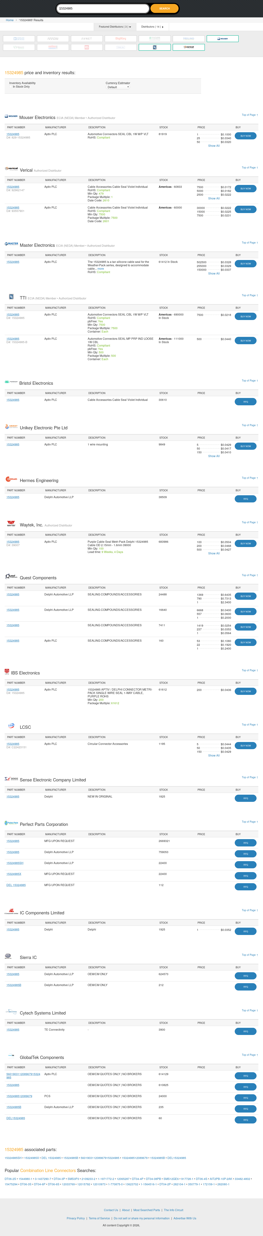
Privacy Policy (76, 1218)
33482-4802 (242, 1179)
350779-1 (194, 1184)
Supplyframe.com (150, 1225)
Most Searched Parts (146, 1210)
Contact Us (111, 1210)
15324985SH (14, 863)
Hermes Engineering (40, 480)
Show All (214, 146)
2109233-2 (88, 1179)
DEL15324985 (15, 1118)
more (101, 268)
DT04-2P (165, 1184)
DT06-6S (53, 1184)
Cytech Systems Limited (43, 1013)
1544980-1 (25, 1179)
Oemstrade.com (24, 9)
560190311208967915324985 (23, 1075)
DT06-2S (10, 1179)
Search (164, 8)
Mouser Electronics (67, 117)
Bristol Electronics (36, 383)
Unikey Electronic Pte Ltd (44, 427)
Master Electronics (67, 245)
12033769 (68, 1184)
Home (10, 20)
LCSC (26, 727)
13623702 (131, 1184)
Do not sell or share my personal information (142, 1218)
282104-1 (179, 1184)
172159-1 (209, 1184)
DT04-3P (59, 1179)
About (126, 1210)
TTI (53, 297)
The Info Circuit (173, 1210)
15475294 (11, 1184)
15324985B (13, 985)
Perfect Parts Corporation (44, 824)
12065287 (123, 1179)
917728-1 (187, 1179)
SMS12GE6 (171, 1179)
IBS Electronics (26, 672)
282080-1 (223, 1184)
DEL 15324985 (16, 885)
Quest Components (39, 577)
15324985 (12, 134)
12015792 (83, 1184)
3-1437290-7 (43, 1179)
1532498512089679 (19, 1096)
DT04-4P (137, 1179)
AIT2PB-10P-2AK (221, 1179)
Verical (40, 170)
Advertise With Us (185, 1218)
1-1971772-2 (106, 1179)
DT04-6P (39, 1184)
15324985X (13, 874)
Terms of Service (99, 1218)
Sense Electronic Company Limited (53, 779)
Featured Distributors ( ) (114, 26)
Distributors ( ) (151, 26)
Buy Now (246, 135)
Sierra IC (29, 957)
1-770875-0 (115, 1184)
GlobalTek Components (42, 1057)
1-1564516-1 (149, 1184)
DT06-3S (25, 1184)
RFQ (245, 401)
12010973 (99, 1184)
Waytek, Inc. (46, 524)
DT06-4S (201, 1179)
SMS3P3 (73, 1179)
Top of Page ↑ (250, 114)
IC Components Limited (42, 912)
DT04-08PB (153, 1179)
